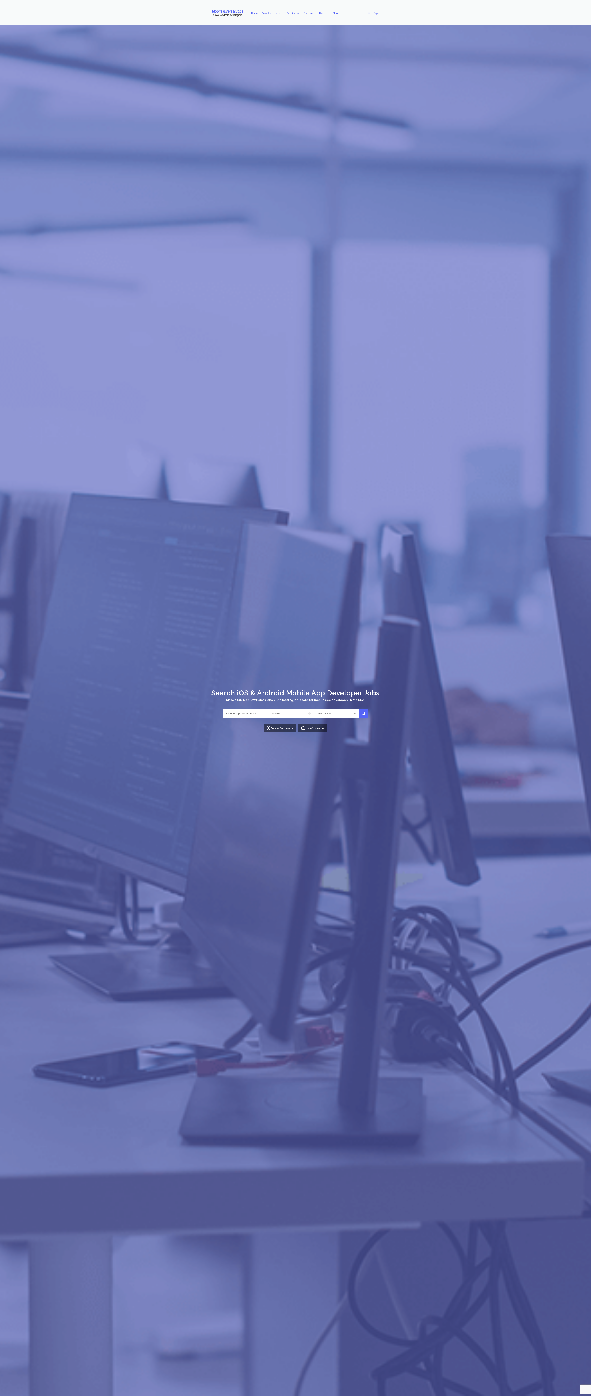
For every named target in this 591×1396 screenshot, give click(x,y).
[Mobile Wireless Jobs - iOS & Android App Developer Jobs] (228, 13)
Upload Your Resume (282, 728)
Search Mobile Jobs (272, 13)
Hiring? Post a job (315, 728)
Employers (308, 13)
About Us (323, 13)
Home (254, 13)
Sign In (377, 13)
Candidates (293, 13)
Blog (335, 13)
